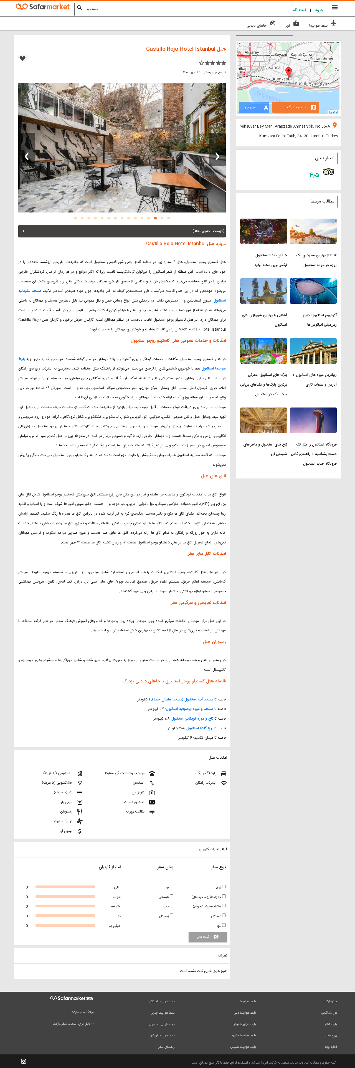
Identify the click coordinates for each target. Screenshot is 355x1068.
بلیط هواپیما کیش (244, 1024)
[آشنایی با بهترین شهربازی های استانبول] (263, 282)
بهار (167, 887)
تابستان (164, 897)
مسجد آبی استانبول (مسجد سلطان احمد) (182, 700)
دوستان (216, 916)
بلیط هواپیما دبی (245, 1013)
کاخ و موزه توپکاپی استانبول (192, 719)
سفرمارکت (330, 1001)
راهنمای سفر (166, 1047)
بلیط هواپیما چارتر (163, 1013)
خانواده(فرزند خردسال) (206, 897)
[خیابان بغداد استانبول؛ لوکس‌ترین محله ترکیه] (263, 222)
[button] (168, 218)
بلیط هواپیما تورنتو (162, 1035)
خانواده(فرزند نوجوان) (207, 906)
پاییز (166, 906)
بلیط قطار (331, 1024)
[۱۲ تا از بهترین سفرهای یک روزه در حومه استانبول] (313, 222)
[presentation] (217, 149)
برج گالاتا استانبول (200, 728)
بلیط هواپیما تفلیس (243, 1047)
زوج (219, 887)
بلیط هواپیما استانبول (160, 1001)
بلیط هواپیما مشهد (243, 1035)
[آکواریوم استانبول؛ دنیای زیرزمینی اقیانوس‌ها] (313, 282)
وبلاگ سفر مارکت (82, 1012)
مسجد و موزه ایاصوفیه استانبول (189, 709)
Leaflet (333, 112)
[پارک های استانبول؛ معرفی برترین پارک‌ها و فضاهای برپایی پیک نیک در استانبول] (263, 341)
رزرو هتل (331, 1035)
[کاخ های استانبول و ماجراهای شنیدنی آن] (263, 411)
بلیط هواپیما (248, 1001)
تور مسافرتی (329, 1013)
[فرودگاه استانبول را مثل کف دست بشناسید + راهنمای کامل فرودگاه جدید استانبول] (313, 411)
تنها (219, 926)
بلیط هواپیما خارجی (162, 1024)
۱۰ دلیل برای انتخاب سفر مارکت (73, 1024)
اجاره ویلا (331, 1047)
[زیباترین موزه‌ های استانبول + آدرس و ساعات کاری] (313, 341)
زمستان (164, 916)
